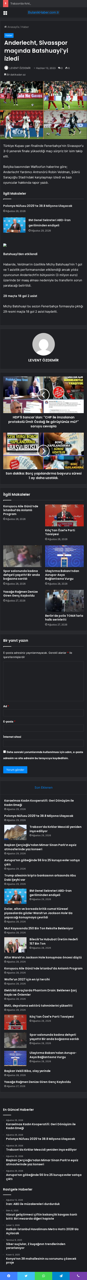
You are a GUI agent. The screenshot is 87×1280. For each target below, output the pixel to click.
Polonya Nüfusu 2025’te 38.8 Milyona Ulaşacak (37, 206)
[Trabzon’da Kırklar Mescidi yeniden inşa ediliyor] (15, 832)
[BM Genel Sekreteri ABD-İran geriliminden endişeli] (14, 225)
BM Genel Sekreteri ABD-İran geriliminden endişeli (51, 893)
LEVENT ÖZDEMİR (20, 68)
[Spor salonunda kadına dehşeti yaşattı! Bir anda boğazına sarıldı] (22, 556)
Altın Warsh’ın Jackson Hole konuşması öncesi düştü (43, 957)
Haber (25, 26)
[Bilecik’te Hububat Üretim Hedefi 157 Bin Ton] (15, 945)
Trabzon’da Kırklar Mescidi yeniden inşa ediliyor (39, 3)
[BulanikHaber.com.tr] (43, 12)
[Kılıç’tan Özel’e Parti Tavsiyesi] (64, 515)
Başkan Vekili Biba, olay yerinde (27, 1071)
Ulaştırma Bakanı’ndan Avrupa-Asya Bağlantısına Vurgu (62, 575)
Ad (6, 706)
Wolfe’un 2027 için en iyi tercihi (27, 979)
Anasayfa (13, 26)
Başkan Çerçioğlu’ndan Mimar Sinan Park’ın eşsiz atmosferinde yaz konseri (40, 847)
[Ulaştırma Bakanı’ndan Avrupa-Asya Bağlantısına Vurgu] (64, 556)
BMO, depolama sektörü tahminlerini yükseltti (38, 1006)
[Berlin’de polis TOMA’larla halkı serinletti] (64, 601)
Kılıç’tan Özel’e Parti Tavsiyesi (60, 532)
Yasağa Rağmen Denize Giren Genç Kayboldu (20, 594)
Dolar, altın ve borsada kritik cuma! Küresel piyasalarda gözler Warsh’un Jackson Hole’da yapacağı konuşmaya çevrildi (38, 913)
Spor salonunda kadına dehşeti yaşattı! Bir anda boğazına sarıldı (21, 575)
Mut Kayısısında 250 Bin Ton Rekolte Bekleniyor (38, 928)
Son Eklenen (44, 787)
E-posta (9, 721)
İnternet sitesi (12, 736)
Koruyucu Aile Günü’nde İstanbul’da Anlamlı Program (20, 510)
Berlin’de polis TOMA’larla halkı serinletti (64, 618)
